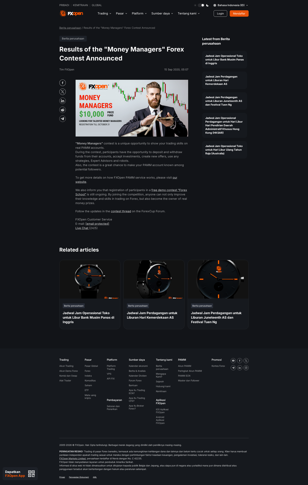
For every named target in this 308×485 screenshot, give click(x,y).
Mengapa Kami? (161, 375)
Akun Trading (66, 366)
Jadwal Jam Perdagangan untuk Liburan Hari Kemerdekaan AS (221, 80)
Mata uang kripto (90, 396)
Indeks (88, 375)
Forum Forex (135, 380)
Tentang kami (187, 13)
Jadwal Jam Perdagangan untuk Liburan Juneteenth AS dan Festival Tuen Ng (223, 101)
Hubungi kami (163, 386)
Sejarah (160, 381)
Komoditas (90, 380)
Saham (88, 385)
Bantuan (133, 385)
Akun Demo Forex (68, 370)
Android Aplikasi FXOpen (160, 420)
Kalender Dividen (138, 375)
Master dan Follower (188, 380)
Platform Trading (111, 367)
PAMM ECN (184, 375)
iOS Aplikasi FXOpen (162, 411)
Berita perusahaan (70, 27)
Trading (103, 13)
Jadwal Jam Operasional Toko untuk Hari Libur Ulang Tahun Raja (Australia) (224, 149)
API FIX (111, 378)
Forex (87, 370)
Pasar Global (91, 366)
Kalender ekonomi (138, 366)
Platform (137, 13)
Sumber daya (160, 13)
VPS (109, 373)
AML (95, 477)
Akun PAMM (184, 366)
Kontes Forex (218, 366)
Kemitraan (80, 5)
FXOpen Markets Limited (72, 458)
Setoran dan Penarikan (113, 407)
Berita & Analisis (137, 370)
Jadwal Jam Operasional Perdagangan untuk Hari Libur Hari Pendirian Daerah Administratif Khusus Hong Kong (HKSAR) (224, 125)
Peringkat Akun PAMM (190, 370)
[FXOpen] (71, 13)
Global (97, 5)
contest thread (121, 211)
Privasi (62, 477)
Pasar (120, 13)
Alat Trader (65, 380)
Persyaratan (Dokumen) (79, 477)
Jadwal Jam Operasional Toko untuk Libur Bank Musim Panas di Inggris (224, 59)
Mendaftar (239, 13)
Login (220, 13)
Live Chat (82, 228)
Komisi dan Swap (68, 375)
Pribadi (64, 5)
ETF (87, 390)
